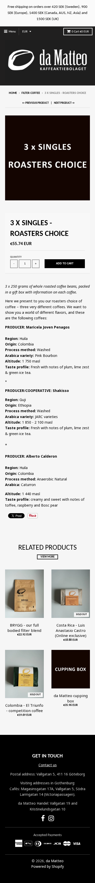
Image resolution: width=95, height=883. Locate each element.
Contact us (48, 765)
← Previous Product (35, 103)
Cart (80, 31)
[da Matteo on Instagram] (51, 819)
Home (13, 93)
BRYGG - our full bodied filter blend (24, 627)
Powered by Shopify (47, 866)
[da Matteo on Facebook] (43, 819)
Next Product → (64, 103)
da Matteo (55, 860)
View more (47, 557)
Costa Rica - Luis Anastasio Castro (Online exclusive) (70, 630)
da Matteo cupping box (71, 698)
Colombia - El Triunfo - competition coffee (24, 708)
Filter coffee (31, 93)
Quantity (16, 257)
